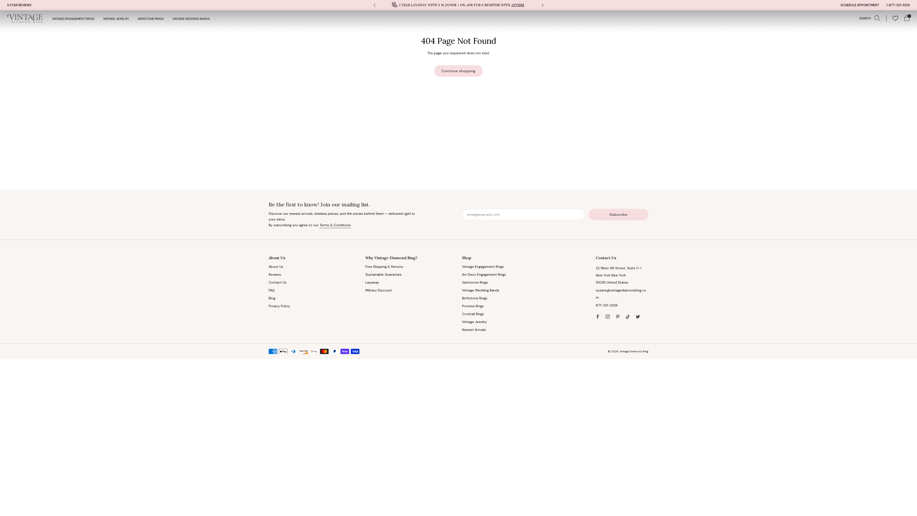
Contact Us (278, 282)
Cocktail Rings (473, 314)
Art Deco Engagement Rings (484, 274)
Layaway (372, 282)
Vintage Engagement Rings (73, 19)
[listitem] (458, 5)
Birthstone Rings (474, 298)
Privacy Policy (279, 306)
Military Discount (378, 290)
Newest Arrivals (474, 330)
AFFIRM (517, 5)
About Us (276, 266)
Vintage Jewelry (116, 19)
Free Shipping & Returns (384, 266)
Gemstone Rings (151, 19)
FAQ (272, 290)
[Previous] (374, 5)
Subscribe (619, 214)
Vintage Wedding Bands (191, 19)
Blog (272, 298)
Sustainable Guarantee (383, 274)
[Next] (542, 5)
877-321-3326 (607, 305)
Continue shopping (458, 71)
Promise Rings (473, 306)
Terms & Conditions (335, 225)
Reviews (275, 274)
